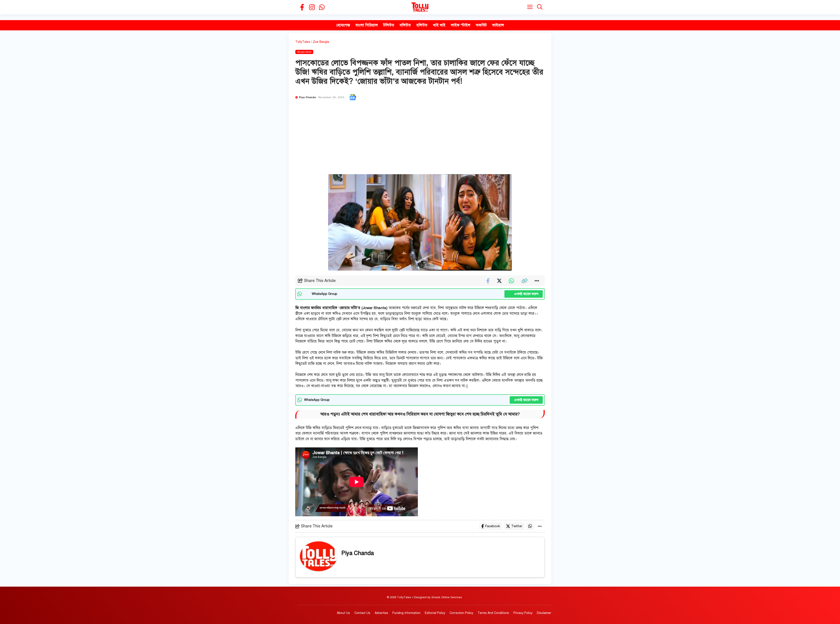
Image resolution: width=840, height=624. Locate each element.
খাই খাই (439, 25)
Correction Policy (461, 613)
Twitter (516, 526)
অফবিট (481, 25)
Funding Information (406, 613)
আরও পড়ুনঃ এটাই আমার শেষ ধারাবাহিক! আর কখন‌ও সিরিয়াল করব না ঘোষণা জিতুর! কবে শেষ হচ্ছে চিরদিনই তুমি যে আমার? (420, 414)
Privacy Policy (522, 613)
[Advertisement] (420, 141)
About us (343, 613)
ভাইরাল (498, 25)
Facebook (492, 526)
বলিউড (405, 25)
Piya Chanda (307, 97)
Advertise (381, 613)
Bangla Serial (304, 51)
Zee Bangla (321, 42)
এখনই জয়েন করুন (523, 294)
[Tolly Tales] (420, 7)
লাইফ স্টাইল (460, 25)
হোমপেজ (343, 25)
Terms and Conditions (493, 613)
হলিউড (421, 25)
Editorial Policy (435, 613)
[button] (540, 7)
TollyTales (302, 42)
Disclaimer (544, 613)
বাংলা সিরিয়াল (366, 25)
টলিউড (388, 25)
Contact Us (362, 613)
